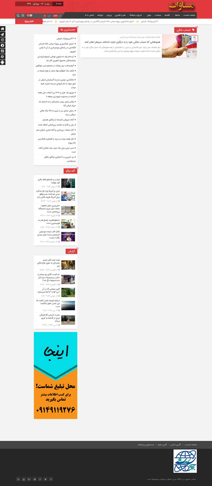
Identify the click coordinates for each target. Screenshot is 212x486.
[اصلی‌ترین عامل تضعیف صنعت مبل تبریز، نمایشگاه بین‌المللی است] (55, 211)
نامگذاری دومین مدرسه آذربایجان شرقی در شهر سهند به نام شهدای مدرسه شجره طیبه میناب (57, 83)
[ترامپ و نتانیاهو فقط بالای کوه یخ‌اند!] (55, 183)
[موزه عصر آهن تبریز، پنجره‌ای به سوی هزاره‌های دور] (55, 265)
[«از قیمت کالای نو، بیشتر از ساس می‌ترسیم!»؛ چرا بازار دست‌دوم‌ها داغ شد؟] (55, 279)
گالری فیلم (162, 445)
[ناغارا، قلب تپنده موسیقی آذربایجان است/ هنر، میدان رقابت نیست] (55, 236)
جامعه (177, 15)
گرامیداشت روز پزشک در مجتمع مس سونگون (55, 65)
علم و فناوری (120, 15)
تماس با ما (89, 15)
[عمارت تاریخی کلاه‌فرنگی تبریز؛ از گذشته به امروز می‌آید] (55, 320)
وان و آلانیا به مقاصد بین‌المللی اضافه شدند (56, 125)
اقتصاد (167, 15)
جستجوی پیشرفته (146, 445)
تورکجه (100, 15)
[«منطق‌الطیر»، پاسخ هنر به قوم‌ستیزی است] (55, 223)
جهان (149, 15)
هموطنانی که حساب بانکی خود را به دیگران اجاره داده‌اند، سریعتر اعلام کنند (122, 42)
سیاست (158, 15)
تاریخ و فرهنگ (135, 15)
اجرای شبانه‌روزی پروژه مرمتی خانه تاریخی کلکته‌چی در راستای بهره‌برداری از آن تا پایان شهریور (112, 21)
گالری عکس (176, 445)
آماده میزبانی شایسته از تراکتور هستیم (58, 120)
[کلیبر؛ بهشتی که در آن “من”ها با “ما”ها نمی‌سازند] (55, 292)
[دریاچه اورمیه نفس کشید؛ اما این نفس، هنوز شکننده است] (55, 305)
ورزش (109, 15)
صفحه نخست (189, 15)
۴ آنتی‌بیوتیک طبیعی (164, 21)
